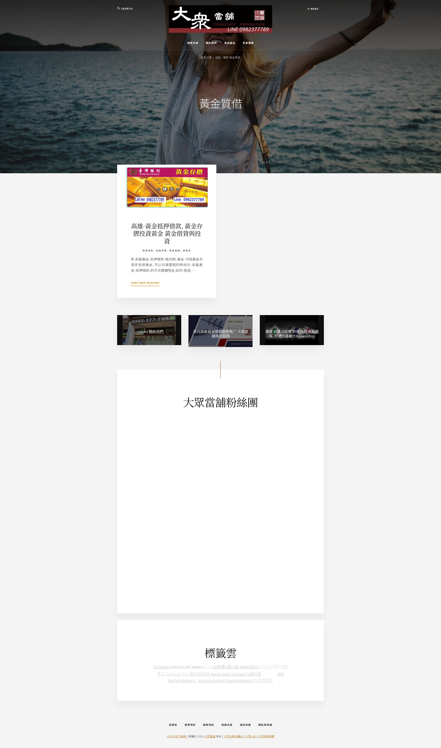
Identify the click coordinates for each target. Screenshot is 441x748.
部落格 (187, 250)
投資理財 (147, 250)
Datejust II (238, 673)
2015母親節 (263, 680)
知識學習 (161, 250)
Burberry (189, 680)
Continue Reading (145, 283)
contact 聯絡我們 (149, 331)
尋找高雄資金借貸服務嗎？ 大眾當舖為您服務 (220, 334)
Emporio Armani (212, 680)
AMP (280, 673)
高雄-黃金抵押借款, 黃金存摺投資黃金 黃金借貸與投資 (167, 233)
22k (208, 666)
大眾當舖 (209, 736)
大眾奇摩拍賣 (266, 736)
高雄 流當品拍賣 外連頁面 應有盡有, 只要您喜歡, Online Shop (292, 334)
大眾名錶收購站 (234, 736)
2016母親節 (270, 666)
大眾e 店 (250, 736)
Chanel (230, 680)
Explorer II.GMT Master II (187, 666)
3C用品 (269, 673)
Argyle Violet (220, 673)
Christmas (161, 666)
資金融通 (174, 250)
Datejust (173, 674)
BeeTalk (174, 680)
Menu (314, 8)
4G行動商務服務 (196, 674)
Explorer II (244, 680)
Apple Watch (249, 666)
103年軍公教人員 (225, 666)
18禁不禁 (254, 673)
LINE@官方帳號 (176, 736)
